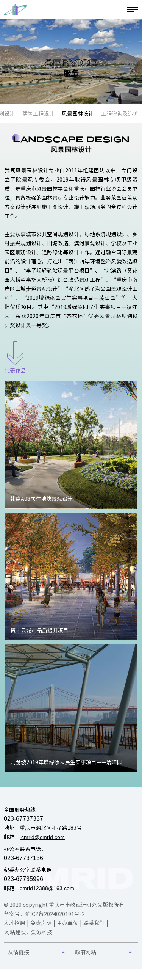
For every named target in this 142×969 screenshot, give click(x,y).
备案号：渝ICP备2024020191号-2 (44, 914)
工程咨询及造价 (119, 113)
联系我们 (94, 923)
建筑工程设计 (38, 113)
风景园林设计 (78, 113)
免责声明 (40, 923)
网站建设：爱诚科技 (28, 932)
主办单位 (67, 923)
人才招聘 (14, 923)
